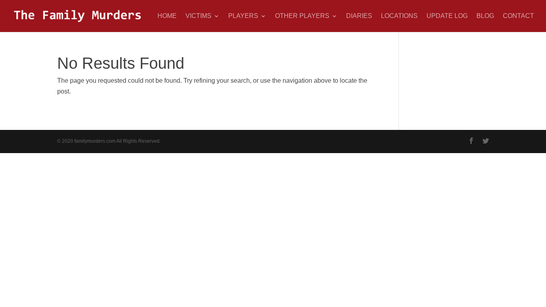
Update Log (447, 16)
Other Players (302, 16)
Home (167, 16)
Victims (198, 16)
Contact (518, 16)
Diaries (359, 16)
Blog (485, 16)
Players (243, 16)
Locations (399, 16)
